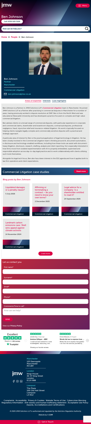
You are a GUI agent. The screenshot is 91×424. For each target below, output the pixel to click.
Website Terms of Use (56, 400)
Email (10, 287)
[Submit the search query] (87, 28)
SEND (7, 319)
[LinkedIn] (21, 381)
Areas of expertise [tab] (33, 101)
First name (12, 267)
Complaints (9, 400)
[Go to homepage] (6, 5)
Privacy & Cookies (36, 400)
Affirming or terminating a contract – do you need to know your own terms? (44, 192)
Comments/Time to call (17, 306)
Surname (11, 278)
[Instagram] (17, 381)
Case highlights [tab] (59, 101)
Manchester (9, 85)
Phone (10, 297)
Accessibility (21, 400)
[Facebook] (13, 381)
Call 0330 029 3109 (12, 21)
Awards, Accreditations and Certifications (46, 405)
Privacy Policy (16, 326)
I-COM (50, 415)
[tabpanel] (45, 135)
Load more (45, 254)
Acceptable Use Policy (78, 403)
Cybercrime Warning (76, 400)
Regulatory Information (12, 403)
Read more (81, 171)
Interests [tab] (47, 101)
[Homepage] (17, 374)
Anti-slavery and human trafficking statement (45, 403)
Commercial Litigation (14, 90)
